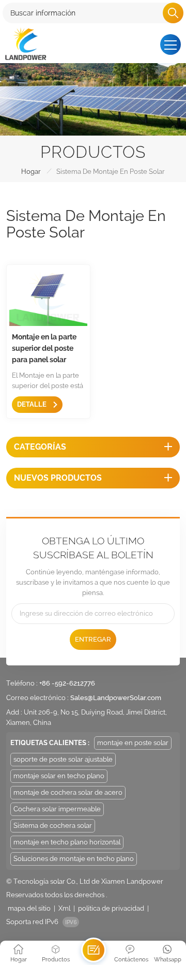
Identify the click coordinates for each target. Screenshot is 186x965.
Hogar (31, 171)
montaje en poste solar (132, 743)
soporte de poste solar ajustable (63, 759)
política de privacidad (111, 908)
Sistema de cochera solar (52, 825)
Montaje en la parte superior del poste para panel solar (44, 348)
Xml (64, 908)
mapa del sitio (29, 908)
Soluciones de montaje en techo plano (73, 859)
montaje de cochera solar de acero (67, 792)
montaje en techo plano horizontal (66, 842)
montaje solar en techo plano (58, 776)
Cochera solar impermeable (57, 809)
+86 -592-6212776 (67, 683)
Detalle (32, 404)
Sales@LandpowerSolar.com (115, 698)
